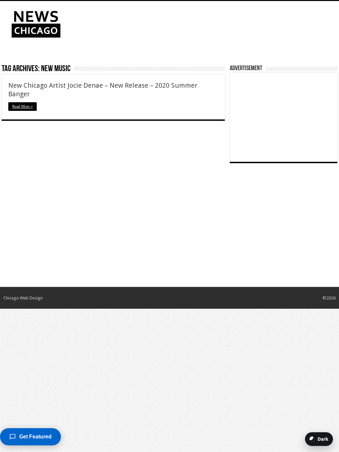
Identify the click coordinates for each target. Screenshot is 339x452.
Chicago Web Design (23, 297)
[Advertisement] (211, 22)
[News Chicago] (36, 23)
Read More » (22, 106)
